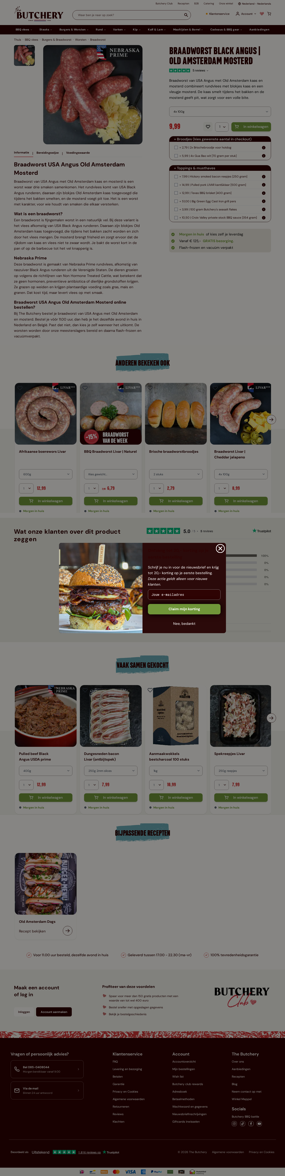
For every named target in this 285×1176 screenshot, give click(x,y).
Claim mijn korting (184, 609)
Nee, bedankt (184, 623)
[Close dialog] (220, 548)
